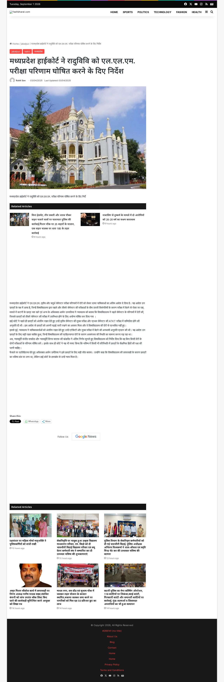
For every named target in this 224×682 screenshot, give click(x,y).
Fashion (181, 12)
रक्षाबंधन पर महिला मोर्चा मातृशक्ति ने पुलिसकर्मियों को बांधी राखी (28, 542)
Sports (128, 12)
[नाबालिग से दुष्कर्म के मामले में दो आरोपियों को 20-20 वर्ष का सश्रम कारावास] (90, 219)
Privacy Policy (112, 664)
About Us (112, 636)
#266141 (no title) (112, 630)
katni (27, 51)
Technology (162, 12)
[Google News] (86, 437)
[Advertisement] (112, 28)
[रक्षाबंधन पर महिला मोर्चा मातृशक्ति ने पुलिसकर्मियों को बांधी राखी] (31, 525)
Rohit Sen (21, 80)
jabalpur (25, 43)
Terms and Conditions (112, 670)
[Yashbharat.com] (20, 12)
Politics (143, 12)
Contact (112, 647)
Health (196, 12)
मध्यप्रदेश (38, 51)
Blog (112, 642)
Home (114, 12)
